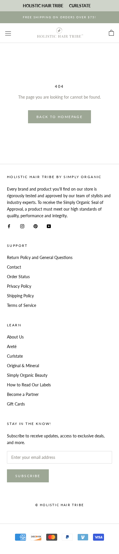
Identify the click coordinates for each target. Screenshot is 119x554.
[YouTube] (49, 225)
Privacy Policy (19, 286)
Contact (14, 267)
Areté (11, 346)
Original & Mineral (23, 365)
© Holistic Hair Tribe (59, 505)
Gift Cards (16, 403)
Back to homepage (59, 117)
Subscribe (27, 476)
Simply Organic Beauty (27, 375)
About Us (15, 336)
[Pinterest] (36, 225)
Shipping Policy (20, 295)
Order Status (18, 276)
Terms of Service (21, 305)
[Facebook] (9, 225)
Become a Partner (23, 394)
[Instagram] (22, 225)
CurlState (80, 5)
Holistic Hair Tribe (43, 5)
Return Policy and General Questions (39, 257)
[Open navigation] (8, 33)
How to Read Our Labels (29, 384)
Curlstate (15, 356)
